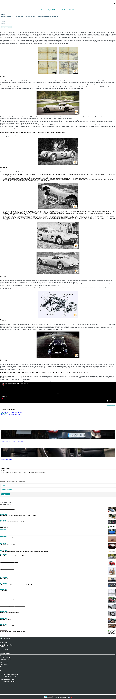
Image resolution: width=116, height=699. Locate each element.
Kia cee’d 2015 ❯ (111, 405)
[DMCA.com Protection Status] (48, 697)
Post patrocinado (4, 655)
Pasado (3, 14)
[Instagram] (1, 692)
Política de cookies (4, 662)
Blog (1, 666)
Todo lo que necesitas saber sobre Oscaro (11, 474)
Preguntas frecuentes (5, 661)
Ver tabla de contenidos (6, 27)
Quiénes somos (3, 664)
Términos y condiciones (5, 657)
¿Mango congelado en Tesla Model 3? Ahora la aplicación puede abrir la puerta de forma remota (23, 472)
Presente (3, 25)
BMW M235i (3, 470)
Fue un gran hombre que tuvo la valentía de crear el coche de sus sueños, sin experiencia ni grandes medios (30, 16)
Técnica (3, 23)
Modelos (3, 19)
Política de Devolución (5, 659)
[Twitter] (5, 692)
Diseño (3, 21)
